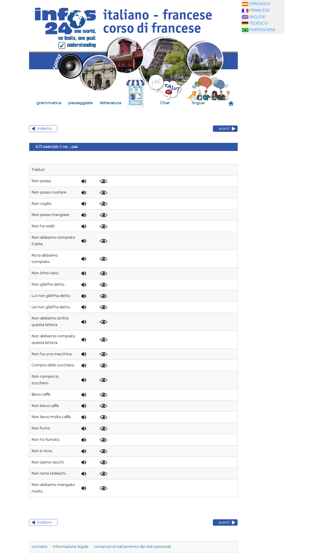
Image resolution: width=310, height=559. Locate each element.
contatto (40, 546)
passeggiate (80, 102)
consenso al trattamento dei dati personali (132, 546)
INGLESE (257, 17)
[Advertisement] (262, 109)
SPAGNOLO (259, 4)
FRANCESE (259, 10)
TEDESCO (258, 23)
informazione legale (71, 546)
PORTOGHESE (262, 30)
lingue (198, 102)
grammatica (49, 102)
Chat (165, 102)
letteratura (110, 102)
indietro (44, 128)
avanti (224, 128)
